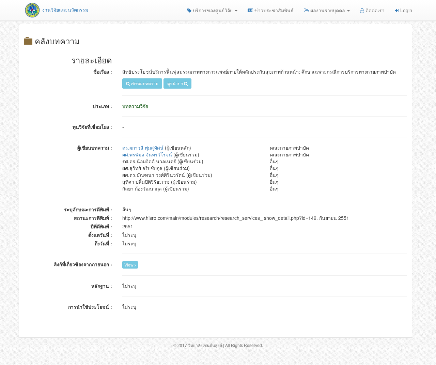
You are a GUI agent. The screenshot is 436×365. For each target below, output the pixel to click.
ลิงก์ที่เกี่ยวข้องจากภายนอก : (83, 264)
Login (405, 10)
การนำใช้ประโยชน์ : (90, 306)
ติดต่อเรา (374, 10)
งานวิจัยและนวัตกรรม (64, 9)
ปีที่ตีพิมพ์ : (101, 226)
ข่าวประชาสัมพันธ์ (273, 10)
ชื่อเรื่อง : (102, 71)
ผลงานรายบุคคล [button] (327, 10)
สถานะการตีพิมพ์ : (93, 217)
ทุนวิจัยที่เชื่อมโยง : (92, 126)
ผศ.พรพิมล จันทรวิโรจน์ (147, 154)
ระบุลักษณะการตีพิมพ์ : (88, 209)
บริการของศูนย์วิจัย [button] (212, 10)
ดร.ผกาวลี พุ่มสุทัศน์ (143, 147)
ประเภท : (102, 106)
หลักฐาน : (101, 286)
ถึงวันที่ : (103, 243)
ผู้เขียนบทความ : (94, 147)
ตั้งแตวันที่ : (100, 234)
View (129, 265)
